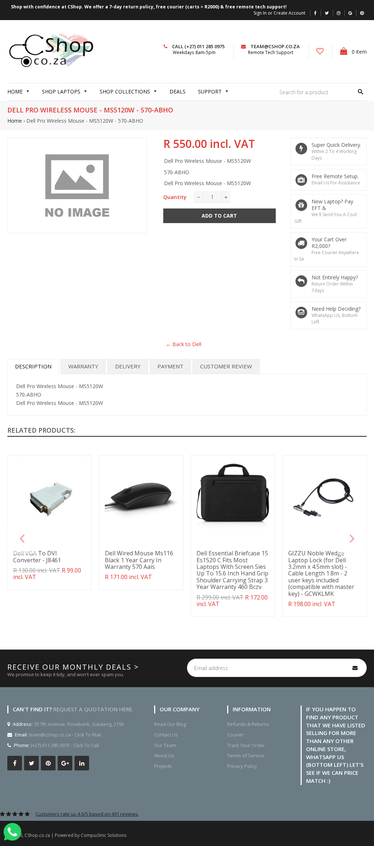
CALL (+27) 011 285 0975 (198, 46)
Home (14, 120)
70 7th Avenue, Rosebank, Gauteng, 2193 (78, 724)
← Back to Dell (183, 344)
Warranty (83, 366)
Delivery (128, 366)
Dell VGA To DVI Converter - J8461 (37, 556)
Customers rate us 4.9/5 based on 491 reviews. (87, 814)
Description (33, 366)
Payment (170, 366)
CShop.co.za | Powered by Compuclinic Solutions (75, 835)
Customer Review (226, 366)
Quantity (175, 197)
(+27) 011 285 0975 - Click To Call (65, 745)
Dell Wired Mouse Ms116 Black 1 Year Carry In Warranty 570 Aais (139, 560)
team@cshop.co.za (275, 46)
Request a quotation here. (93, 709)
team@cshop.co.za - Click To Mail (65, 734)
